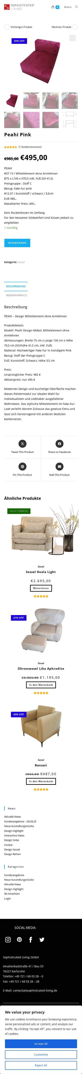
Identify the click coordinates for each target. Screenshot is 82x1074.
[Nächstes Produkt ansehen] (75, 27)
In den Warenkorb (41, 685)
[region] (41, 1040)
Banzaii (41, 765)
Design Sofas (11, 840)
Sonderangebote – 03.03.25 (20, 821)
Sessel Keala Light (41, 572)
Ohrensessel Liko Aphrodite (41, 668)
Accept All (41, 1044)
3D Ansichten (12, 893)
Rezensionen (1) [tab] (16, 295)
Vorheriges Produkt (21, 27)
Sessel (21, 262)
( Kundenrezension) (30, 147)
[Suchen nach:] (75, 7)
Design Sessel (12, 849)
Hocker (8, 845)
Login (7, 898)
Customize (41, 1054)
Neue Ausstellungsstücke (19, 826)
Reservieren (17, 243)
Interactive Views (14, 835)
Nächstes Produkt (61, 27)
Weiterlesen (41, 588)
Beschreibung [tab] (16, 286)
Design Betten (12, 854)
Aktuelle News (12, 816)
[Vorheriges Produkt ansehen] (7, 27)
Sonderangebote (14, 875)
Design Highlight (13, 831)
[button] (72, 38)
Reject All (41, 1065)
